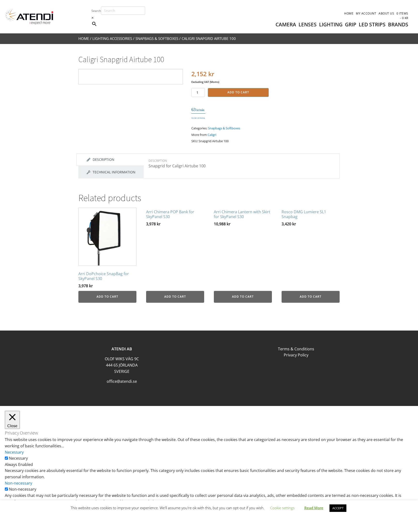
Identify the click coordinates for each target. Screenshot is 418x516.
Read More (313, 507)
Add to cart (238, 92)
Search (96, 11)
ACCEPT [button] (337, 508)
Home (348, 13)
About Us (386, 13)
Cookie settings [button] (282, 507)
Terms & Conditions (296, 349)
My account (366, 13)
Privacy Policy (296, 355)
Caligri (212, 135)
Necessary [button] (14, 452)
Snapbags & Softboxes (156, 38)
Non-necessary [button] (18, 483)
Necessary (18, 458)
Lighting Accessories (112, 38)
